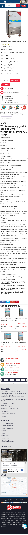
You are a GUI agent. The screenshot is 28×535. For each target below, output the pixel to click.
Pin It (17, 301)
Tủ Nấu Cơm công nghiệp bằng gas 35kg (7, 319)
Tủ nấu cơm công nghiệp (12, 112)
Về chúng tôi (5, 411)
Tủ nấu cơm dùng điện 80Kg (7, 343)
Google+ (13, 301)
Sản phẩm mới (5, 435)
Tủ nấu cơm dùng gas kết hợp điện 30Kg (13, 114)
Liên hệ (4, 416)
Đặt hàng (6, 84)
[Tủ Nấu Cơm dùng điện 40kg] (20, 312)
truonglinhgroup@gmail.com (11, 92)
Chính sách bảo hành (7, 425)
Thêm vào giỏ (15, 80)
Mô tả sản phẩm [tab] (6, 118)
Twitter (8, 301)
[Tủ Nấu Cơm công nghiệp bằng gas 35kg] (7, 312)
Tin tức (4, 430)
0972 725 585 (8, 88)
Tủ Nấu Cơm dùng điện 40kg (21, 319)
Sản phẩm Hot (5, 438)
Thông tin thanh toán (7, 428)
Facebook (3, 301)
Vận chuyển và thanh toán (8, 413)
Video (3, 433)
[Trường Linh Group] (14, 2)
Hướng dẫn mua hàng (7, 423)
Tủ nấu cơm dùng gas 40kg (20, 343)
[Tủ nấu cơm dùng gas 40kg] (20, 336)
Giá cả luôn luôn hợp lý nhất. (8, 274)
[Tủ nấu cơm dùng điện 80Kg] (7, 336)
